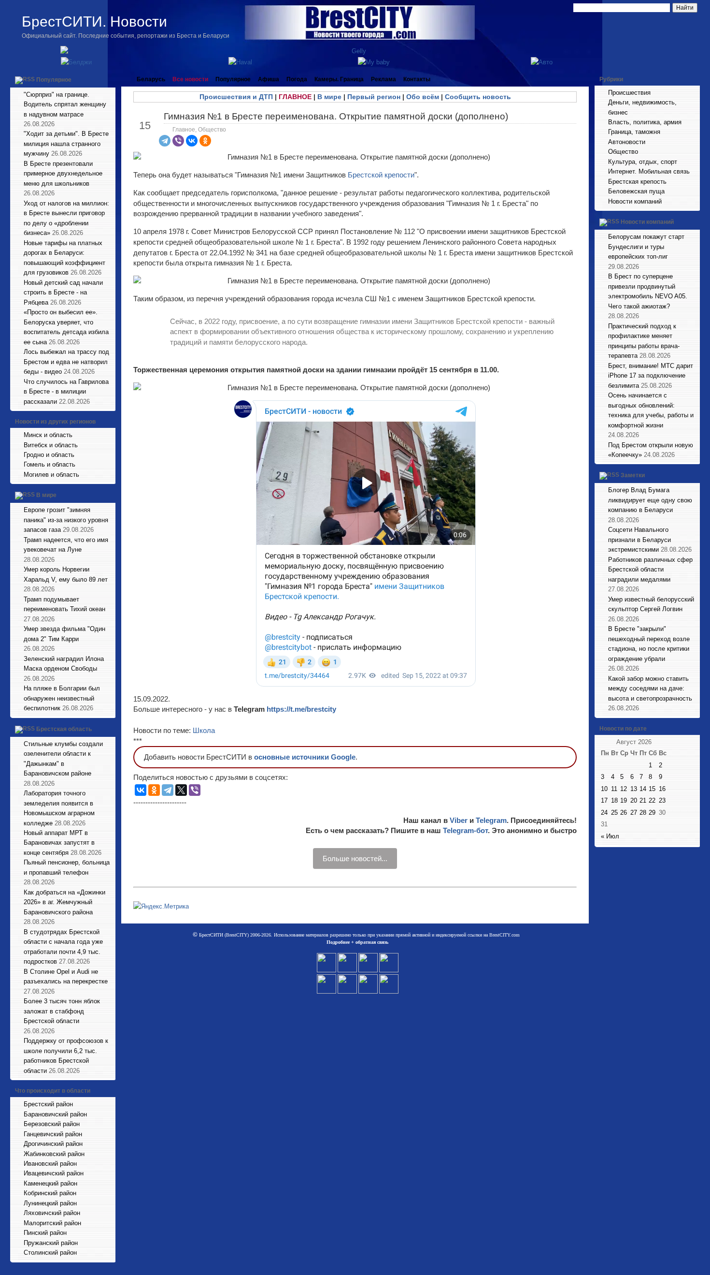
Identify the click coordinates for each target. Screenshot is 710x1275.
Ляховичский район (52, 1212)
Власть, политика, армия (645, 122)
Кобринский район (50, 1193)
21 (642, 800)
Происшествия (629, 92)
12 (623, 788)
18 (614, 800)
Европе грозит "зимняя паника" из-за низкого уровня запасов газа (66, 519)
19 (623, 800)
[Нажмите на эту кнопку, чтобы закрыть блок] (109, 79)
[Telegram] (164, 141)
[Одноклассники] (205, 141)
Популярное (53, 79)
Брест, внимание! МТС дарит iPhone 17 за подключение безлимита (650, 375)
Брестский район (48, 1104)
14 (642, 788)
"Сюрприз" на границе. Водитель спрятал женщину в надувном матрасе (65, 104)
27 (633, 812)
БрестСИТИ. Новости (94, 21)
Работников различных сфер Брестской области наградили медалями (650, 569)
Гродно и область (49, 454)
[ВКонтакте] (192, 141)
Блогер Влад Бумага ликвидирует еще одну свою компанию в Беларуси (650, 499)
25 (614, 812)
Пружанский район (51, 1242)
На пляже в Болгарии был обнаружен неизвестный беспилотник (62, 698)
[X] (181, 790)
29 (652, 812)
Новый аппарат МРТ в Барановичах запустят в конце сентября (59, 842)
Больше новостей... (355, 858)
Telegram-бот (465, 830)
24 (604, 812)
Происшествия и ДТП (236, 97)
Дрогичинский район (53, 1143)
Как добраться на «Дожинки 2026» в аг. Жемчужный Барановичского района (64, 902)
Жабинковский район (54, 1154)
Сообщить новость (478, 97)
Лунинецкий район (50, 1203)
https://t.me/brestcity (301, 709)
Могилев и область (51, 474)
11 (614, 788)
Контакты (416, 79)
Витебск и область (51, 445)
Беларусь (151, 79)
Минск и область (48, 435)
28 (642, 812)
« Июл (610, 836)
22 (652, 800)
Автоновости (626, 142)
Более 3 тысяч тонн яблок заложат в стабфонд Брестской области (62, 1011)
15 (652, 788)
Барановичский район (55, 1114)
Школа (204, 730)
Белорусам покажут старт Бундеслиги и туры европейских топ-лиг (646, 246)
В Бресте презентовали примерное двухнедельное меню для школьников (63, 173)
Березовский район (52, 1124)
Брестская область (64, 729)
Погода (296, 79)
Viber (459, 820)
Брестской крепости (381, 175)
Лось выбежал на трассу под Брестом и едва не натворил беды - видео (66, 361)
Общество (212, 129)
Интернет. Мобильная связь (649, 171)
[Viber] (178, 141)
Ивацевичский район (54, 1173)
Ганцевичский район (53, 1134)
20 (633, 800)
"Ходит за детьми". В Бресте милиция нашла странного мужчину (66, 143)
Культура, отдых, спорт (642, 161)
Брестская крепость (637, 181)
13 (633, 788)
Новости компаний (635, 201)
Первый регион (373, 97)
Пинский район (45, 1232)
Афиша (268, 79)
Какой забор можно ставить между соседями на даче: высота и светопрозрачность (650, 688)
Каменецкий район (50, 1183)
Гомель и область (49, 464)
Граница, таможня (634, 131)
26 (623, 812)
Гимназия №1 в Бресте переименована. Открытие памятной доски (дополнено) (336, 116)
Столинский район (50, 1252)
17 (604, 800)
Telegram (491, 820)
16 (662, 788)
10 (604, 788)
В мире (46, 495)
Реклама (383, 79)
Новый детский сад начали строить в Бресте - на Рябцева (63, 292)
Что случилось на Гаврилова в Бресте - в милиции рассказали (66, 391)
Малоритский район (52, 1223)
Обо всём (422, 97)
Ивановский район (50, 1163)
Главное (183, 129)
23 (662, 800)
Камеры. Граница (339, 79)
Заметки (633, 475)
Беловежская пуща (636, 191)
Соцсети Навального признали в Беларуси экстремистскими (639, 539)
